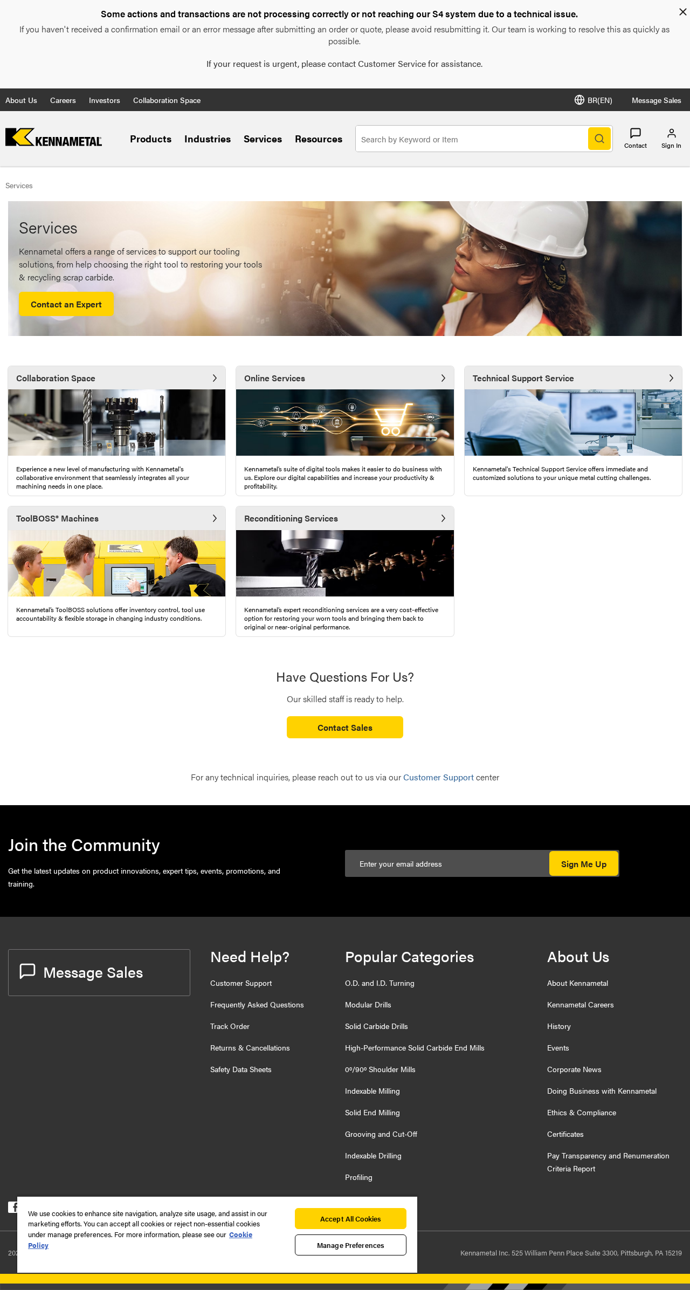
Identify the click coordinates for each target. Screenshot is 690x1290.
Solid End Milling (372, 1112)
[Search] (599, 138)
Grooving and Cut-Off (381, 1133)
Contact (635, 145)
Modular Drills (368, 1004)
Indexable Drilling (373, 1155)
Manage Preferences (350, 1245)
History (559, 1025)
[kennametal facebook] (13, 1209)
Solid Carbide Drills (376, 1025)
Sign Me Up (583, 863)
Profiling (358, 1176)
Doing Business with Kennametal (602, 1090)
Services (263, 138)
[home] (53, 142)
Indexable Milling (372, 1090)
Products (150, 138)
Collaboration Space (167, 99)
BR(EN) (600, 99)
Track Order (230, 1025)
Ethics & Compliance (581, 1112)
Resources (318, 138)
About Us (21, 99)
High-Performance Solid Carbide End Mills (415, 1047)
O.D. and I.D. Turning (380, 982)
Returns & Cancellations (250, 1047)
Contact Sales (345, 727)
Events (558, 1047)
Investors (104, 99)
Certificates (565, 1133)
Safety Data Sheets (241, 1068)
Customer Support (241, 982)
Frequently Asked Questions (257, 1004)
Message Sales (656, 99)
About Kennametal (577, 982)
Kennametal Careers (580, 1004)
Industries (207, 138)
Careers (63, 99)
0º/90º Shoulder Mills (380, 1068)
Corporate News (574, 1068)
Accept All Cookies (350, 1218)
